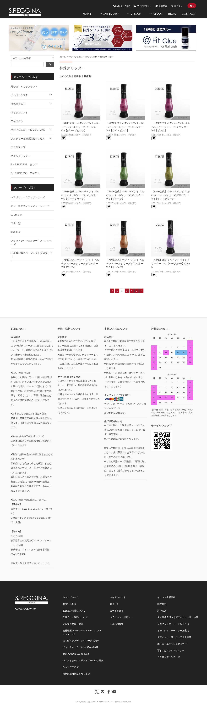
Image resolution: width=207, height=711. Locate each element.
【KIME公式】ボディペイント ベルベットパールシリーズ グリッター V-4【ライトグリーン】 (170, 195)
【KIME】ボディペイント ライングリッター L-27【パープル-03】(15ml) (170, 263)
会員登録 (163, 6)
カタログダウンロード (168, 657)
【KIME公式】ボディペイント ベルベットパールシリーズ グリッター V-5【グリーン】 (125, 195)
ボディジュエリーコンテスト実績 (174, 637)
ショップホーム (71, 597)
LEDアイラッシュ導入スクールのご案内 (83, 660)
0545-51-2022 (122, 6)
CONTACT (189, 13)
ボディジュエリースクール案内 (173, 630)
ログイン (178, 6)
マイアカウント (144, 6)
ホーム (63, 57)
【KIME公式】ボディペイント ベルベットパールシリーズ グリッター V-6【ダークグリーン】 (80, 195)
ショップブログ (71, 667)
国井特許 (161, 604)
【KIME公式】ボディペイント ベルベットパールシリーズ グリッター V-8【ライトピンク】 (125, 127)
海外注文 (161, 610)
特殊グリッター (107, 57)
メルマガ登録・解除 (73, 624)
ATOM (119, 624)
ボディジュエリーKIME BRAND (83, 57)
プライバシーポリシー (121, 617)
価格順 (77, 76)
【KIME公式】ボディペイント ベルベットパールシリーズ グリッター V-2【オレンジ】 (125, 263)
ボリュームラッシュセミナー (172, 644)
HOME (87, 13)
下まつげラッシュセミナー (171, 650)
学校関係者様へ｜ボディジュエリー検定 (177, 617)
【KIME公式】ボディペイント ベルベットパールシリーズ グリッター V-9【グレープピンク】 (80, 127)
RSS (112, 624)
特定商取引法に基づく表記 (76, 673)
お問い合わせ (69, 604)
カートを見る (117, 610)
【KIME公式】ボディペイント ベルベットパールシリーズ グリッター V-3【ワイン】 (80, 263)
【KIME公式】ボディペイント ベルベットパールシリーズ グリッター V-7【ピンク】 (170, 127)
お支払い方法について (74, 610)
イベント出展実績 (166, 597)
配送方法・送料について (75, 617)
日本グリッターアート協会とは (173, 624)
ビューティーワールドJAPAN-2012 (80, 647)
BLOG (172, 13)
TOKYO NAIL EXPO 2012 (76, 654)
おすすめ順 (65, 76)
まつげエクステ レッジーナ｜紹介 (81, 640)
